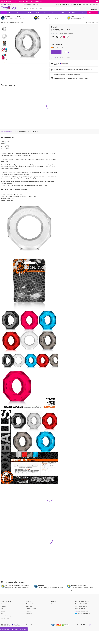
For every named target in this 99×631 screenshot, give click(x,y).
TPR (7, 145)
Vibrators (11, 13)
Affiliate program (55, 603)
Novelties (3, 606)
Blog (2, 613)
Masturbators (21, 13)
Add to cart (56, 52)
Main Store (29, 613)
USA (97, 22)
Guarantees (29, 606)
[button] (4, 25)
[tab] (22, 131)
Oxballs (93, 22)
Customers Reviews (31, 608)
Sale (2, 608)
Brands (84, 13)
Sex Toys (30, 13)
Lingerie (46, 13)
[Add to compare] (51, 58)
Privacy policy (29, 624)
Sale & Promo (92, 13)
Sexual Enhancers (73, 13)
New (4, 13)
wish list (68, 57)
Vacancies (28, 611)
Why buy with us (30, 603)
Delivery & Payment (6, 601)
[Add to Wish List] (55, 58)
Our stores (28, 601)
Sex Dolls (38, 13)
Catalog (3, 603)
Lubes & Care (62, 13)
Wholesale (53, 601)
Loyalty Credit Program (7, 616)
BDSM (53, 13)
